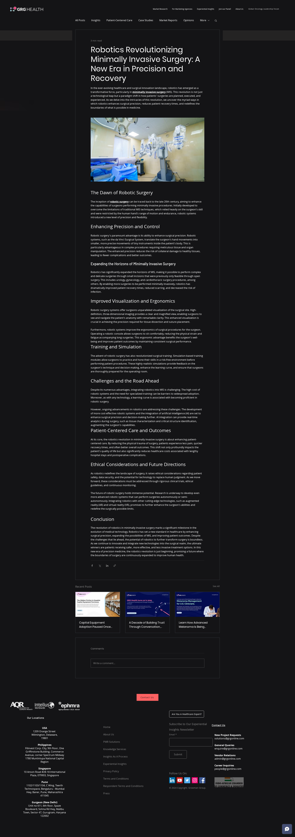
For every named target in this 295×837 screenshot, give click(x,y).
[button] (160, 9)
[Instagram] (195, 780)
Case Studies (145, 20)
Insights (95, 20)
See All (216, 586)
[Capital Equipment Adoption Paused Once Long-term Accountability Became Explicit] (97, 604)
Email (172, 735)
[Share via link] (114, 565)
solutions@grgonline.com (229, 738)
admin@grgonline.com (227, 758)
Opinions (188, 20)
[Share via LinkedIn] (107, 565)
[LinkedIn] (172, 780)
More (203, 20)
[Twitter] (187, 780)
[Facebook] (202, 780)
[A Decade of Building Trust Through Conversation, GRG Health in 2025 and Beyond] (147, 604)
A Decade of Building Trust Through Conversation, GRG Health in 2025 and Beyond (147, 625)
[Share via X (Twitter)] (99, 565)
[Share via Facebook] (92, 565)
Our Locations (35, 717)
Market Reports (168, 20)
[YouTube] (180, 780)
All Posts (80, 20)
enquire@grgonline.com (228, 748)
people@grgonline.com (227, 769)
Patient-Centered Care (119, 20)
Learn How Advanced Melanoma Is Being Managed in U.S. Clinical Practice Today (194, 625)
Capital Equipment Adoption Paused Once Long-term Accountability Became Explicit (97, 625)
